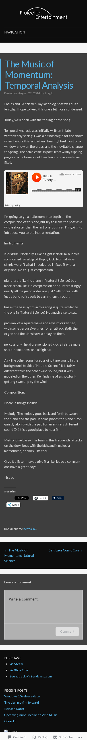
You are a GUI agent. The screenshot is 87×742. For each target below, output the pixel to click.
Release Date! (14, 709)
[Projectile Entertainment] (43, 13)
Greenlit (10, 721)
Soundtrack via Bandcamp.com (31, 676)
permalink (29, 529)
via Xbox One (19, 670)
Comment (67, 631)
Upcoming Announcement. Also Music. (31, 715)
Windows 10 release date (22, 696)
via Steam (16, 664)
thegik (49, 93)
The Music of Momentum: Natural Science (19, 555)
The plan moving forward (21, 702)
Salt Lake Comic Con (66, 550)
